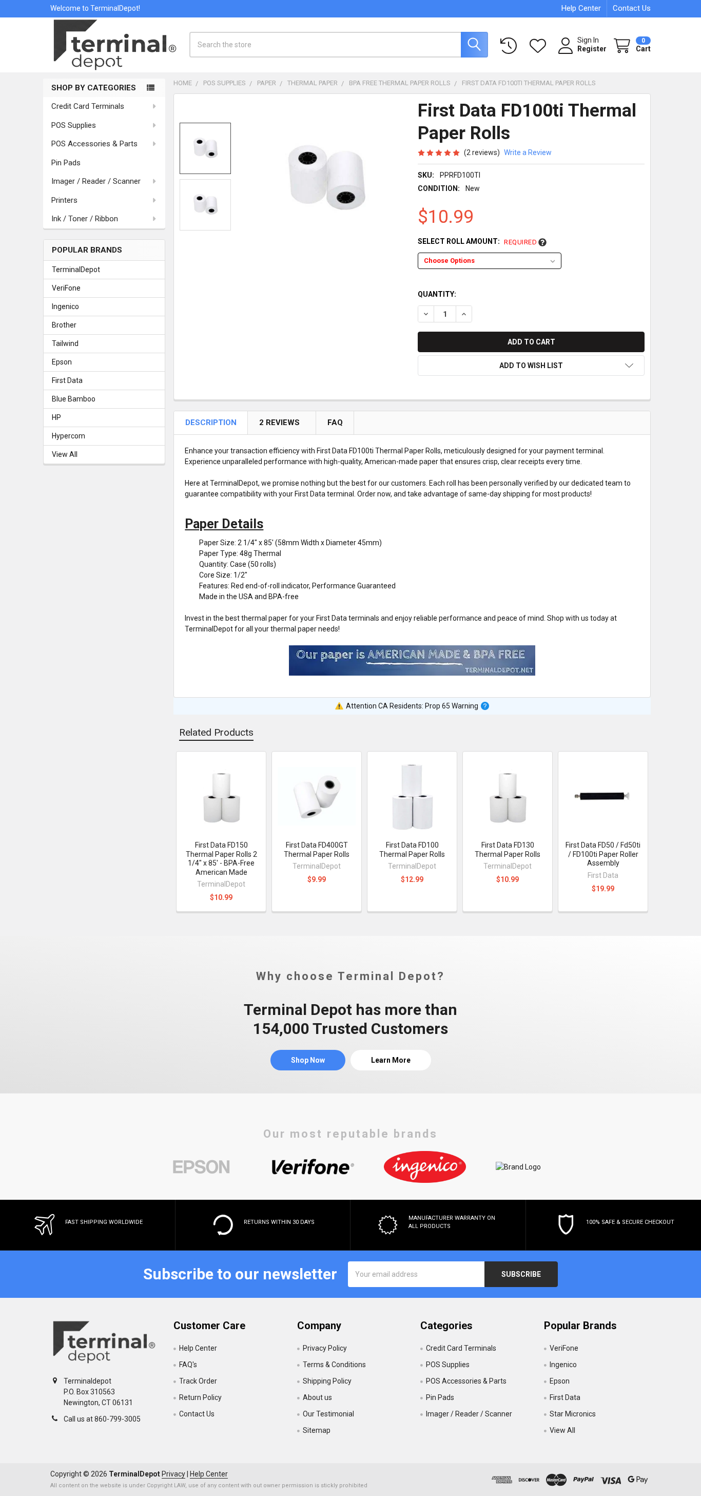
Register (592, 49)
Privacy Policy (325, 1348)
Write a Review (528, 152)
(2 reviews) (482, 152)
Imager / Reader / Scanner (96, 181)
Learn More (391, 1060)
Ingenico (65, 306)
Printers (64, 200)
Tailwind (65, 343)
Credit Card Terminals (87, 106)
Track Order (198, 1381)
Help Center (581, 8)
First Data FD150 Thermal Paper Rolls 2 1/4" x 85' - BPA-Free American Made (221, 858)
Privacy (173, 1474)
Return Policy (200, 1397)
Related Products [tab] (216, 732)
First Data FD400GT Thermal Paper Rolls (316, 849)
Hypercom (68, 436)
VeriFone (66, 288)
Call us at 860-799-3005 (102, 1419)
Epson (62, 362)
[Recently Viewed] (510, 46)
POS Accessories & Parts (94, 143)
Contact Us (632, 8)
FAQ (335, 422)
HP (56, 417)
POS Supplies (73, 125)
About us (317, 1397)
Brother (64, 325)
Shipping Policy (327, 1381)
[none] (325, 180)
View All (64, 454)
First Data (67, 380)
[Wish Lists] (540, 46)
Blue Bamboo (73, 399)
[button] (531, 365)
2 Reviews (280, 422)
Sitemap (316, 1430)
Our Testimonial (328, 1414)
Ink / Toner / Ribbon (84, 218)
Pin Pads (66, 162)
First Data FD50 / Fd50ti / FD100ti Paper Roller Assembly (603, 854)
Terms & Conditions (334, 1364)
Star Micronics (573, 1414)
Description (211, 422)
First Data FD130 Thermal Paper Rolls (507, 849)
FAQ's (188, 1364)
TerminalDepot (76, 269)
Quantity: (437, 294)
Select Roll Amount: (477, 241)
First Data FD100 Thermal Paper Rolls (412, 849)
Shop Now (308, 1060)
